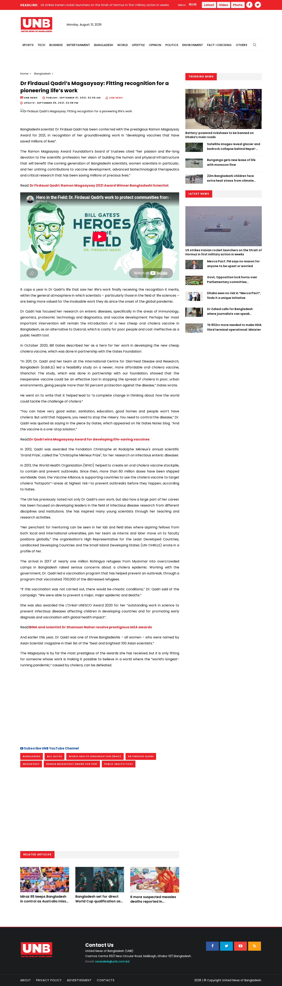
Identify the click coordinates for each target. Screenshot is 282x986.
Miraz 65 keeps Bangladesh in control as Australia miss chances (43, 901)
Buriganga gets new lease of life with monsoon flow (231, 162)
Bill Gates (54, 756)
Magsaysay (31, 764)
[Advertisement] (99, 706)
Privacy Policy (49, 980)
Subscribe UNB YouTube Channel (51, 748)
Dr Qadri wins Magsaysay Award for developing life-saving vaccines (89, 439)
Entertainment (78, 45)
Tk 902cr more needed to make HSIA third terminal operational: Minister (234, 327)
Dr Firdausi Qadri (141, 756)
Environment (192, 45)
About (25, 980)
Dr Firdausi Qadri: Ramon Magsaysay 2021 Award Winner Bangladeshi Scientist (99, 185)
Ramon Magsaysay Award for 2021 (71, 764)
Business (56, 45)
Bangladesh (103, 45)
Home (24, 74)
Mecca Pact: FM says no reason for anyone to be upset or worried (233, 263)
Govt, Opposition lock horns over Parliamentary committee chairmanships (232, 279)
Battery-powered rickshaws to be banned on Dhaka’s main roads (219, 135)
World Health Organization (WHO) (95, 756)
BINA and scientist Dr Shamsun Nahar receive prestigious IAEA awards (90, 627)
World (122, 45)
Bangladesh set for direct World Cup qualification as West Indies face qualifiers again (98, 903)
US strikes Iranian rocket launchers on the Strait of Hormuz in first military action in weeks (223, 252)
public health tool (118, 764)
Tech (41, 45)
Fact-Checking (219, 45)
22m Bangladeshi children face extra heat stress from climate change (230, 178)
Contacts (106, 980)
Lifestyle (138, 45)
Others (241, 45)
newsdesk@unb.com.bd (107, 961)
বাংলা (193, 5)
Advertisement (79, 980)
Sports (27, 45)
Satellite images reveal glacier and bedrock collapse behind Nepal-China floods (233, 146)
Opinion (155, 45)
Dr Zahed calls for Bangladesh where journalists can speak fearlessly (230, 311)
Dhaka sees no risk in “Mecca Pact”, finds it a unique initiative (234, 295)
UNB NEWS (116, 97)
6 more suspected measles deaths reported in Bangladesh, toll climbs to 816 (153, 904)
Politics (171, 45)
